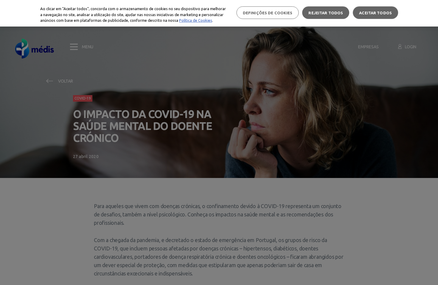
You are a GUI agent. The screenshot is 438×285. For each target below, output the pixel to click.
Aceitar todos (375, 12)
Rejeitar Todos (325, 12)
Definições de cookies (268, 12)
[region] (219, 13)
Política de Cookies (195, 20)
